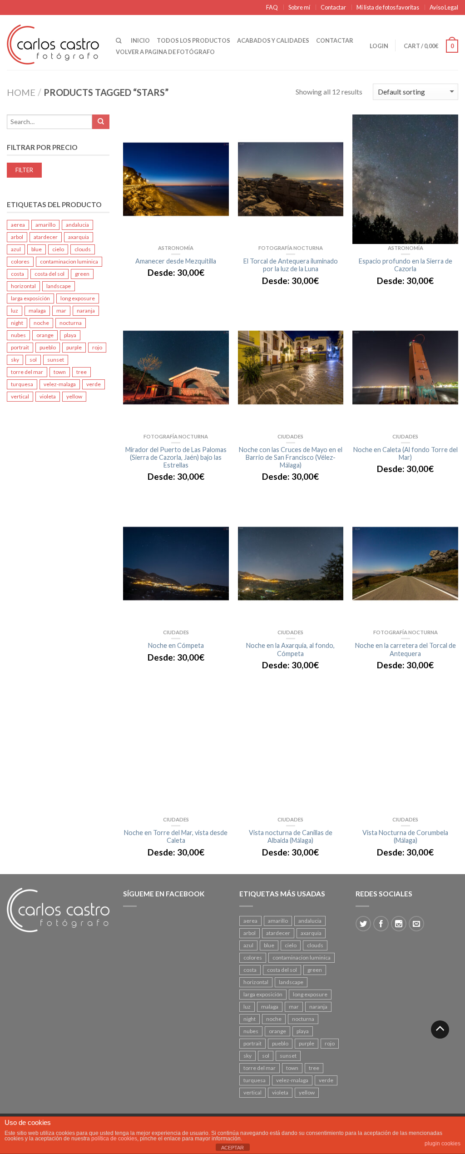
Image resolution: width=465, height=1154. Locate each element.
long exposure (77, 298)
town (60, 371)
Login (379, 46)
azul (16, 249)
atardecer (46, 237)
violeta (48, 396)
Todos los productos (193, 40)
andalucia (77, 224)
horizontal (23, 286)
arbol (17, 237)
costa (17, 273)
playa (70, 335)
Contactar (333, 7)
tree (81, 371)
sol (33, 359)
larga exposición (30, 298)
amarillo (45, 224)
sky (15, 359)
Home (21, 92)
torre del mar (27, 371)
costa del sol (49, 273)
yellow (74, 396)
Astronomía (175, 248)
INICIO (140, 40)
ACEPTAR (232, 1147)
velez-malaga (60, 384)
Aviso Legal (444, 7)
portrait (20, 347)
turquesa (22, 384)
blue (36, 249)
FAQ (272, 7)
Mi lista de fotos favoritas (387, 7)
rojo (97, 347)
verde (93, 384)
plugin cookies (442, 1143)
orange (45, 335)
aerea (18, 224)
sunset (55, 359)
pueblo (48, 347)
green (82, 273)
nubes (18, 335)
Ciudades (290, 436)
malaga (37, 310)
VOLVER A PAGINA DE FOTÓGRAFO (165, 51)
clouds (82, 249)
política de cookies (114, 1138)
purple (74, 347)
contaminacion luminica (69, 261)
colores (20, 261)
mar (61, 310)
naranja (86, 310)
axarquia (78, 237)
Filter (24, 170)
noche (41, 322)
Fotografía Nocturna (290, 248)
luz (14, 310)
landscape (58, 286)
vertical (20, 396)
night (17, 322)
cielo (58, 249)
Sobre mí (299, 7)
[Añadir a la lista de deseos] (217, 130)
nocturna (70, 322)
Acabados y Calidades (273, 40)
